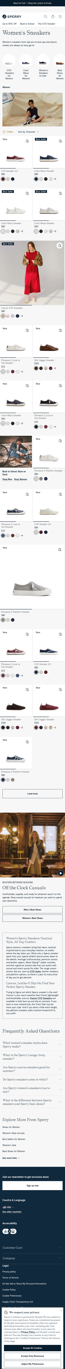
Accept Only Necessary (32, 1356)
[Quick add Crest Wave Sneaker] (60, 141)
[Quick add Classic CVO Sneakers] (60, 245)
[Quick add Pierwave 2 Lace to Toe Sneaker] (27, 330)
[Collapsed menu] (60, 16)
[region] (32, 1338)
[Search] (45, 17)
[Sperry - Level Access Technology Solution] (32, 1232)
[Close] (61, 1310)
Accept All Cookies (32, 1348)
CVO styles (35, 971)
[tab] (8, 220)
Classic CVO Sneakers (41, 998)
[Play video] (61, 873)
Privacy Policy (28, 1332)
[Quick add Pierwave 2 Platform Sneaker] (60, 441)
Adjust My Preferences (32, 1364)
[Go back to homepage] (11, 17)
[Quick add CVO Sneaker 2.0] (27, 141)
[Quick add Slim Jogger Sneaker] (60, 330)
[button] (52, 17)
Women (6, 87)
